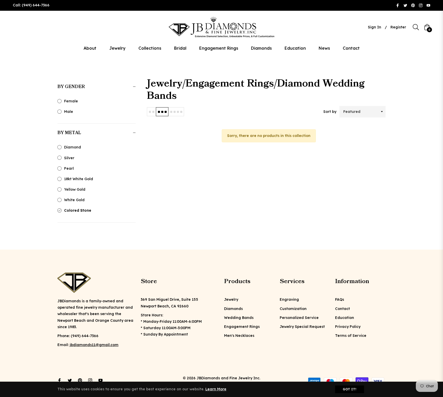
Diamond (72, 147)
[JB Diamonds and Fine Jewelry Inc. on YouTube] (428, 5)
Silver (69, 158)
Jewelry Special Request (302, 326)
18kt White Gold (78, 179)
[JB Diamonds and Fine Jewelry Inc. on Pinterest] (413, 5)
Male (68, 111)
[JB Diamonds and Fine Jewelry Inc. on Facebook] (397, 5)
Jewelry (231, 299)
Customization (293, 308)
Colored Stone (77, 210)
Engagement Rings (242, 326)
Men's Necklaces (239, 335)
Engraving (289, 299)
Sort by (329, 111)
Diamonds (233, 308)
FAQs (339, 299)
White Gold (74, 200)
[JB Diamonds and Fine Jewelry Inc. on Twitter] (405, 5)
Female (71, 101)
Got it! (349, 389)
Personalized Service (299, 317)
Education (344, 317)
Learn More (215, 389)
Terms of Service (350, 335)
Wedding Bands (239, 317)
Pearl (69, 168)
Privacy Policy (347, 326)
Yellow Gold (74, 189)
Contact (342, 308)
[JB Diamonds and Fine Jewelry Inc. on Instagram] (420, 5)
